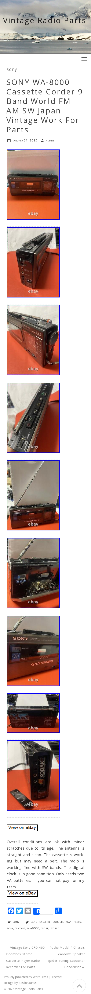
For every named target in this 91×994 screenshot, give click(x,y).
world (55, 928)
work (45, 928)
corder (57, 922)
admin (50, 140)
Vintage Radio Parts (44, 20)
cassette (45, 922)
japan (68, 922)
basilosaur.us (28, 983)
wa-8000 (33, 928)
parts (77, 922)
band (34, 922)
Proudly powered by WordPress (26, 977)
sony (12, 69)
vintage (20, 928)
